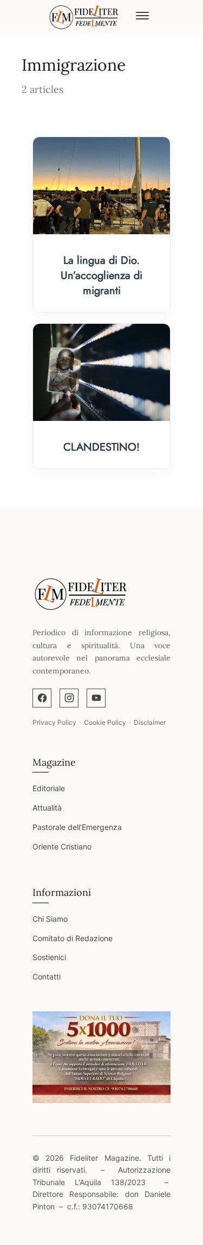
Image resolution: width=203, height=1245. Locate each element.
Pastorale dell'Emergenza (77, 827)
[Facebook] (41, 698)
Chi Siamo (50, 918)
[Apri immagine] (101, 1057)
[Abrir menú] (142, 17)
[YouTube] (96, 698)
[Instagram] (69, 698)
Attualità (47, 807)
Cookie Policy (105, 722)
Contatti (46, 976)
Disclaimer (150, 722)
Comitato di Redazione (72, 938)
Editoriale (48, 788)
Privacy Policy (54, 722)
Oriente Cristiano (61, 846)
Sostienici (49, 957)
